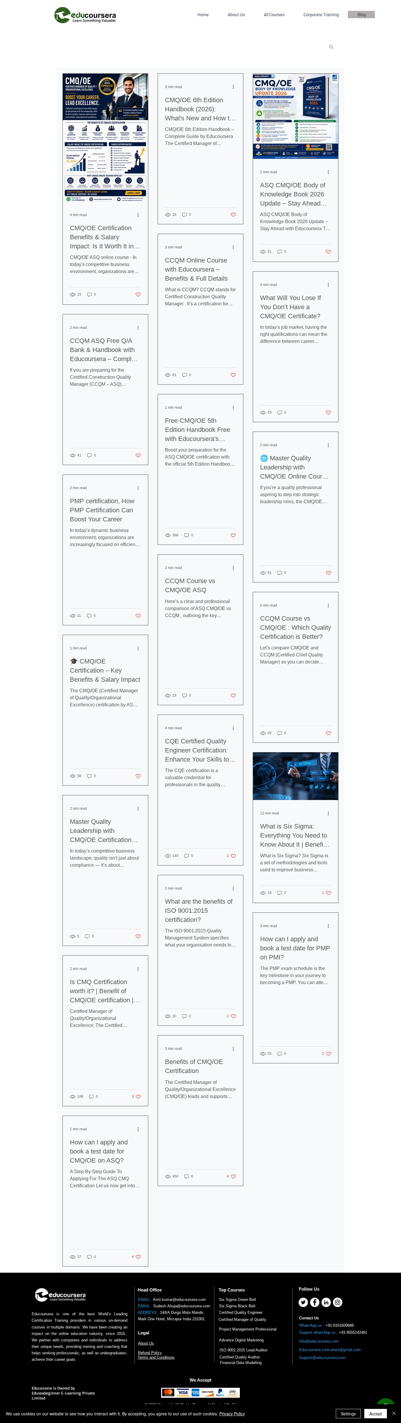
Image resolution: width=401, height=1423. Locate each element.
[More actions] (140, 214)
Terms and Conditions (156, 1357)
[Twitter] (303, 1302)
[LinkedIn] (326, 1302)
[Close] (393, 1413)
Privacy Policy (232, 1414)
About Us (146, 1343)
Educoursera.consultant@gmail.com (330, 1350)
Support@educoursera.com (322, 1357)
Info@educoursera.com (319, 1341)
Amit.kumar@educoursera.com (179, 1299)
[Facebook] (314, 1302)
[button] (331, 47)
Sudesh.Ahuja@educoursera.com (181, 1306)
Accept (375, 1414)
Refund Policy (150, 1352)
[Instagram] (337, 1302)
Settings (348, 1414)
